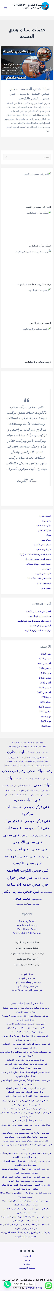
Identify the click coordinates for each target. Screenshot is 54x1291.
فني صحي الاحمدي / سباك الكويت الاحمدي (26, 1023)
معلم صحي (46, 587)
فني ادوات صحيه (43, 549)
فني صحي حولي (20, 877)
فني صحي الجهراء (33, 849)
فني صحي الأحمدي (27, 842)
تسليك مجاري (45, 515)
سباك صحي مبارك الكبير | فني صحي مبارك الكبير (27, 1096)
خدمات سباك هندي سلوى (43, 765)
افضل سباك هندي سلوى (19, 742)
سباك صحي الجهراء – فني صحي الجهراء (25, 1092)
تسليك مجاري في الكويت (40, 245)
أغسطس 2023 (44, 692)
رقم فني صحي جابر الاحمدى (25, 779)
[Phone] (7, 1284)
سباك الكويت (27, 974)
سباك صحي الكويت (42, 544)
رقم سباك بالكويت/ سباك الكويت (15, 765)
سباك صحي (45, 540)
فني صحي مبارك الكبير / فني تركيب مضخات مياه (26, 1108)
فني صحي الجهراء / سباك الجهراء (27, 1067)
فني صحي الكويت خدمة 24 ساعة (27, 990)
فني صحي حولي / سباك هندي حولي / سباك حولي (26, 1137)
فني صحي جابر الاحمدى (41, 878)
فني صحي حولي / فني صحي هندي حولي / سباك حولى (26, 1132)
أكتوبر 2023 (45, 682)
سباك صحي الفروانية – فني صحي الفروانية (25, 1060)
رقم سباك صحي (43, 525)
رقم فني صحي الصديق (41, 779)
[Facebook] (33, 1251)
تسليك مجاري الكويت (14, 757)
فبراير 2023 (45, 702)
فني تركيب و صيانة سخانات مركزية (35, 554)
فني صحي (46, 568)
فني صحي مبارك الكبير (21, 891)
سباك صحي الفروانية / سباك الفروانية (27, 1031)
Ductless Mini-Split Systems (27, 933)
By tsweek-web (34, 1287)
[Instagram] (25, 1251)
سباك (48, 535)
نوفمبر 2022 (45, 711)
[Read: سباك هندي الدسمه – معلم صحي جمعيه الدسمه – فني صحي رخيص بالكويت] (27, 63)
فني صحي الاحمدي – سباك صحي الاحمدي (25, 1027)
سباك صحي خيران (11, 791)
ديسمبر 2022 (45, 706)
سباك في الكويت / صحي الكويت (39, 795)
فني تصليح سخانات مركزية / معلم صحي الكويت (36, 836)
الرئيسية (27, 1256)
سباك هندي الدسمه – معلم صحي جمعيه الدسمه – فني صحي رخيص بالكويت (30, 93)
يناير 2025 (46, 654)
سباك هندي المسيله (22, 795)
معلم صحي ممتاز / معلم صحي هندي (27, 904)
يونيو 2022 (46, 721)
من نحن (27, 1260)
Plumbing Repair (27, 921)
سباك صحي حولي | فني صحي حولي (27, 1120)
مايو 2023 (46, 697)
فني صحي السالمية (43, 857)
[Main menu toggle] (6, 8)
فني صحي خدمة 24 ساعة (39, 578)
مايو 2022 (46, 726)
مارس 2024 (45, 668)
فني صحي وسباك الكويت (27, 986)
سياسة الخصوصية (27, 1268)
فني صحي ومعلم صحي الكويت (27, 982)
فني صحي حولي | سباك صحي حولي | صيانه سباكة (25, 1140)
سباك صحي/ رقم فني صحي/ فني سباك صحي (17, 786)
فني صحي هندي (44, 583)
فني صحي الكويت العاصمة (27, 870)
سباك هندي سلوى (9, 795)
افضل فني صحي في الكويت (38, 207)
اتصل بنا (27, 1264)
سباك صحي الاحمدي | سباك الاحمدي (27, 1003)
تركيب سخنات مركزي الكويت (38, 362)
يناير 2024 (46, 673)
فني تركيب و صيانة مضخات (38, 564)
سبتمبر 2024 (45, 658)
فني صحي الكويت (43, 573)
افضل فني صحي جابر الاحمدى (39, 752)
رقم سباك (46, 520)
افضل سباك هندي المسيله (35, 742)
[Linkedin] (21, 1251)
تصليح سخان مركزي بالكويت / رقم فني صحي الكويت (27, 761)
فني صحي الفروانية (20, 856)
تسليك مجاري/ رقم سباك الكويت (35, 757)
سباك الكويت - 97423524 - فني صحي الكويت (26, 6)
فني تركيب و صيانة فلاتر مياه (38, 559)
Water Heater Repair (27, 929)
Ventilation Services (27, 925)
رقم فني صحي (44, 530)
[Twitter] (29, 1251)
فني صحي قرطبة (46, 892)
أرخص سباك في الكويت (40, 323)
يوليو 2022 (46, 716)
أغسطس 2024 (44, 663)
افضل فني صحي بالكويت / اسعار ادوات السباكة (27, 746)
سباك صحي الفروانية (43, 791)
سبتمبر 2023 (45, 687)
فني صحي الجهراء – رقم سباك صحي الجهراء (25, 1088)
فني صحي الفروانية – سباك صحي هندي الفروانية (25, 1064)
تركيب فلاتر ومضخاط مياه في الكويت (34, 284)
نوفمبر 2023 (45, 678)
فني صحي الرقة (12, 850)
